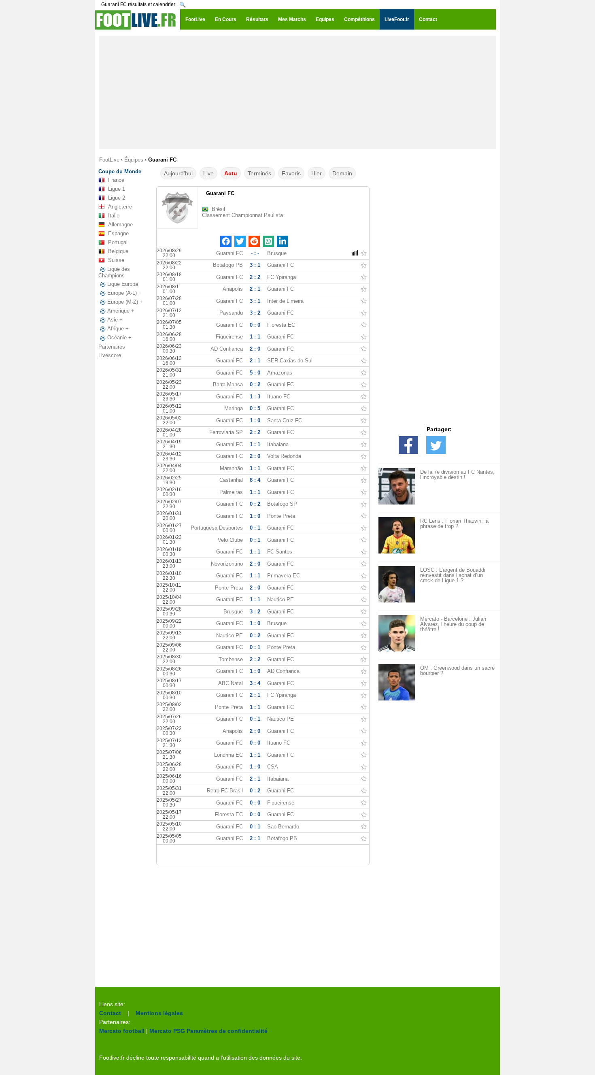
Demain (342, 173)
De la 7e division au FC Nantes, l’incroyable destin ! (457, 474)
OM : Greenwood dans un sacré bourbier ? (457, 670)
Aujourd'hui (178, 173)
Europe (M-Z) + (125, 302)
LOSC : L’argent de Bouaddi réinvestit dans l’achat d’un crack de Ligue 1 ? (452, 575)
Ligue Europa (122, 284)
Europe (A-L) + (124, 293)
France (116, 180)
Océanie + (119, 337)
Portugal (118, 242)
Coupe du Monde (119, 171)
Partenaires (111, 347)
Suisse (116, 260)
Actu (230, 173)
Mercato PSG (167, 1031)
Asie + (115, 320)
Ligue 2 (116, 198)
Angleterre (120, 207)
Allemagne (120, 224)
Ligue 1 (116, 189)
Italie (113, 216)
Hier (316, 173)
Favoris (291, 173)
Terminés (259, 173)
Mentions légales (159, 1013)
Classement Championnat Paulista (242, 215)
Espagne (118, 233)
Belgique (118, 251)
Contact (110, 1013)
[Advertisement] (297, 92)
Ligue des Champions (114, 272)
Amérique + (120, 311)
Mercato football (121, 1031)
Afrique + (118, 329)
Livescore (109, 355)
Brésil (218, 209)
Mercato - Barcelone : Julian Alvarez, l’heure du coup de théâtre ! (453, 624)
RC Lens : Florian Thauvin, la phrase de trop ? (454, 523)
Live (208, 173)
